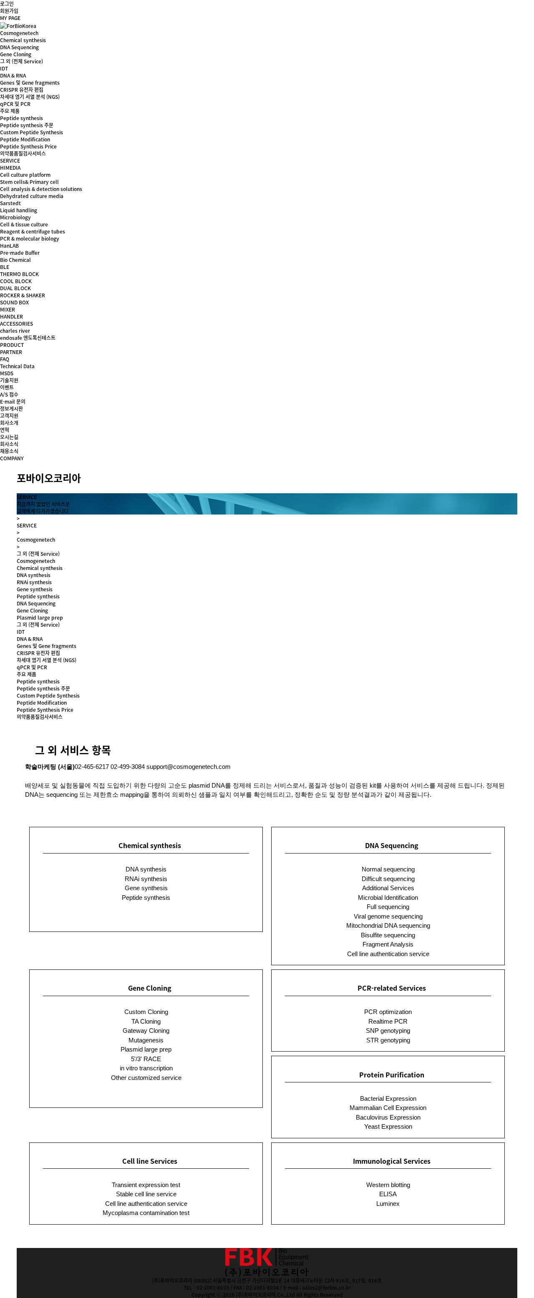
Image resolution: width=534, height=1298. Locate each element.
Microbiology (15, 217)
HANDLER (11, 316)
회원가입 (9, 10)
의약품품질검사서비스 (23, 153)
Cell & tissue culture (24, 224)
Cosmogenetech (19, 32)
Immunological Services (392, 1161)
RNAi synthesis (34, 581)
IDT (4, 68)
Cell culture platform (25, 174)
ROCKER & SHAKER (22, 295)
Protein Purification (391, 1075)
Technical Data (17, 365)
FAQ (4, 358)
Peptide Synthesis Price (28, 146)
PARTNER (11, 351)
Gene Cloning (15, 54)
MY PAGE (10, 17)
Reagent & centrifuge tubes (32, 231)
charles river (15, 330)
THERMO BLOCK (19, 273)
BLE (4, 266)
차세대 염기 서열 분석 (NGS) (30, 96)
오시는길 (9, 436)
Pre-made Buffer (20, 252)
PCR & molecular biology (29, 238)
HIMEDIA (10, 167)
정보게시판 (11, 408)
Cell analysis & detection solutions (41, 188)
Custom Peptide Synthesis (31, 132)
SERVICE (10, 160)
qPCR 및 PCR (15, 103)
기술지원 (9, 380)
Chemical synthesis (23, 39)
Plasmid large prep (40, 617)
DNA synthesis (33, 574)
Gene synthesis (35, 589)
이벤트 (7, 387)
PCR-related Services (392, 988)
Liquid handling (18, 209)
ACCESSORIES (16, 323)
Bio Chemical (15, 259)
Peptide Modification (25, 139)
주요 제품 (10, 110)
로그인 (7, 3)
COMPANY (12, 458)
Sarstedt (10, 202)
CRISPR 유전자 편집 (21, 89)
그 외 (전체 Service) (21, 61)
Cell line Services (149, 1161)
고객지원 (9, 415)
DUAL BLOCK (15, 287)
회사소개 (9, 422)
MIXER (7, 309)
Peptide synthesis (38, 596)
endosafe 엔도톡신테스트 (27, 337)
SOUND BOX (14, 302)
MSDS (6, 373)
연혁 (4, 429)
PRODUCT (12, 344)
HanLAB (9, 245)
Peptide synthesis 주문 (26, 124)
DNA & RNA (13, 75)
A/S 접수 (9, 394)
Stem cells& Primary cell (29, 181)
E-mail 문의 (12, 401)
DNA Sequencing (19, 46)
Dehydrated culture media (31, 195)
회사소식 (9, 443)
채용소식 (9, 450)
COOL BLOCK (16, 280)
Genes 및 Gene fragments (30, 82)
